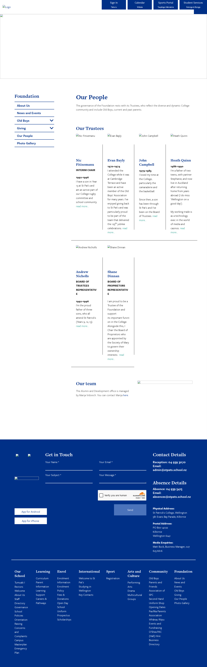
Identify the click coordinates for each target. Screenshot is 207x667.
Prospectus (63, 615)
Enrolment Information (63, 580)
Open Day (62, 603)
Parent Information (42, 584)
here (125, 395)
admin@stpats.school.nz (170, 470)
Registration (113, 578)
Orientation (21, 620)
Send (130, 510)
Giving (177, 595)
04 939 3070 (177, 462)
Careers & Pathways (41, 601)
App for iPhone (31, 521)
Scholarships (64, 619)
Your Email (106, 462)
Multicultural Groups (135, 597)
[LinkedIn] (33, 457)
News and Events (179, 584)
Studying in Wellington (85, 589)
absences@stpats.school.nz (172, 496)
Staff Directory (20, 601)
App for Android (31, 512)
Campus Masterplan (21, 642)
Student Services (193, 4)
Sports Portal (166, 4)
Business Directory (154, 642)
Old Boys (154, 578)
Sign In (114, 4)
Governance (21, 607)
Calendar (140, 4)
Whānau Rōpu (156, 619)
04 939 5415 (174, 489)
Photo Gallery (181, 603)
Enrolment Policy (63, 589)
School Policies (19, 613)
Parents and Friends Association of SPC (157, 588)
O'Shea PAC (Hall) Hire (155, 634)
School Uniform (61, 609)
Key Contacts (86, 595)
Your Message (107, 475)
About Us (20, 595)
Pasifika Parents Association (157, 613)
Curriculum (42, 578)
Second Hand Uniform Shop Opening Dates (157, 603)
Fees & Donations (63, 597)
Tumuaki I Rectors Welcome (20, 587)
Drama (131, 591)
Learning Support (40, 593)
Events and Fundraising (155, 626)
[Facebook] (20, 457)
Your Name (52, 462)
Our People (180, 599)
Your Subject (53, 475)
